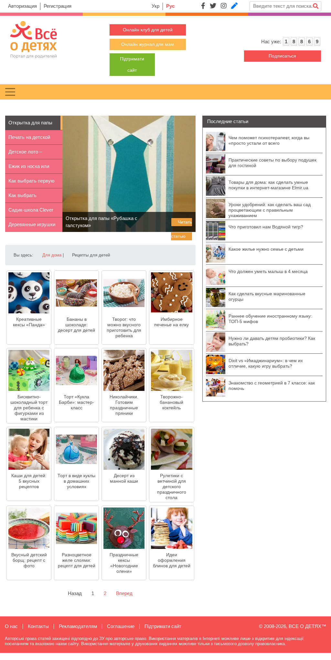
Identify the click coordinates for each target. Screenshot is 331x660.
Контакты (38, 626)
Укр (155, 6)
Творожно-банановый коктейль (171, 402)
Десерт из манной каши (124, 478)
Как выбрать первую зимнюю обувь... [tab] (31, 183)
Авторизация (22, 6)
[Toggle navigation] (10, 92)
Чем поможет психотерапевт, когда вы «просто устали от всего (269, 140)
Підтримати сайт (162, 626)
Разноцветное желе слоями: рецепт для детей (76, 560)
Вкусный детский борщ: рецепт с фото (29, 560)
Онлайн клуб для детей (148, 29)
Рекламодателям (78, 626)
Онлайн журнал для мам (147, 44)
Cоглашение (120, 626)
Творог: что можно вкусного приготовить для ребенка (124, 327)
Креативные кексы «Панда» (29, 322)
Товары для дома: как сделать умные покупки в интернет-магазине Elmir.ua (268, 185)
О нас (11, 626)
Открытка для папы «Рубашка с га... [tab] (30, 125)
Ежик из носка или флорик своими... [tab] (28, 168)
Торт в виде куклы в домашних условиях (76, 481)
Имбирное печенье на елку (171, 322)
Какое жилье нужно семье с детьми (266, 249)
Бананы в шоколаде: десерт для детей (76, 325)
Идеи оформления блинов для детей (171, 560)
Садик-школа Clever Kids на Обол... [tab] (30, 212)
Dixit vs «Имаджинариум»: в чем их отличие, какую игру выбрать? (266, 363)
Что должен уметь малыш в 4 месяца (268, 271)
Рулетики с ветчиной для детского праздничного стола (171, 486)
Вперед (124, 593)
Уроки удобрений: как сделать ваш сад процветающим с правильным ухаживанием (270, 210)
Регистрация (57, 6)
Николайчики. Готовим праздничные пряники (124, 405)
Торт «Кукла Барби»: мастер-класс (76, 402)
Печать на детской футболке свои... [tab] (29, 139)
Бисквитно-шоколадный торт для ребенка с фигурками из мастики (29, 407)
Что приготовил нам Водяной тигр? (266, 226)
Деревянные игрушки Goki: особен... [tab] (31, 227)
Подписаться (282, 55)
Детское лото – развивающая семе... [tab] (31, 154)
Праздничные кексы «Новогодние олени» (124, 563)
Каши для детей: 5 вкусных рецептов (29, 481)
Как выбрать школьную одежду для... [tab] (28, 198)
